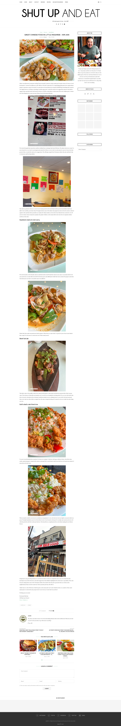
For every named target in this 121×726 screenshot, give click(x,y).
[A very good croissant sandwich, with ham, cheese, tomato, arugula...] (18, 706)
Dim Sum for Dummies (58, 2)
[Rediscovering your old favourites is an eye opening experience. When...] (98, 116)
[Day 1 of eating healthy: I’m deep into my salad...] (89, 116)
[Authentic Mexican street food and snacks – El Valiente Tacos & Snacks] (47, 645)
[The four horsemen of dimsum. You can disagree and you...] (79, 706)
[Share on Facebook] (49, 610)
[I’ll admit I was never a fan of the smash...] (89, 108)
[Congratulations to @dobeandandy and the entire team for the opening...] (81, 125)
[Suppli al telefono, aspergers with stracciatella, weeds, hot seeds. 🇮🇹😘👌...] (89, 125)
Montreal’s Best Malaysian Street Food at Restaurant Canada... (65, 654)
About (30, 2)
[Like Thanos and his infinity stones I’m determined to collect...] (91, 706)
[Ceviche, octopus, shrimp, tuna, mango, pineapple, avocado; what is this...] (42, 706)
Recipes (49, 2)
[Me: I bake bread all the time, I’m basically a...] (54, 706)
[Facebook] (60, 24)
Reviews (43, 2)
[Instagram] (56, 24)
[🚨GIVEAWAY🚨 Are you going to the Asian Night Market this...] (67, 706)
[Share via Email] (53, 610)
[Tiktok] (58, 24)
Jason (45, 37)
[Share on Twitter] (50, 610)
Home (21, 2)
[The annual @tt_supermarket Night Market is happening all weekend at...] (98, 108)
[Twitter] (62, 24)
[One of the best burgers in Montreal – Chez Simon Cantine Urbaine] (28, 645)
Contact (36, 2)
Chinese (29, 605)
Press (66, 2)
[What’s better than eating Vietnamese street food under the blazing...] (103, 706)
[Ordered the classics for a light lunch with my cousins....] (81, 116)
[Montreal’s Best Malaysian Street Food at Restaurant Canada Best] (65, 645)
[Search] (100, 2)
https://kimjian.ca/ (24, 600)
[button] (21, 650)
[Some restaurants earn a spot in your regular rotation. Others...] (115, 706)
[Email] (64, 24)
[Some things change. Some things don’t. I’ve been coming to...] (6, 706)
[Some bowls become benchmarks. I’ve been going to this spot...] (81, 108)
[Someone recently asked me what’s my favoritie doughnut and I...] (98, 125)
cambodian (22, 605)
